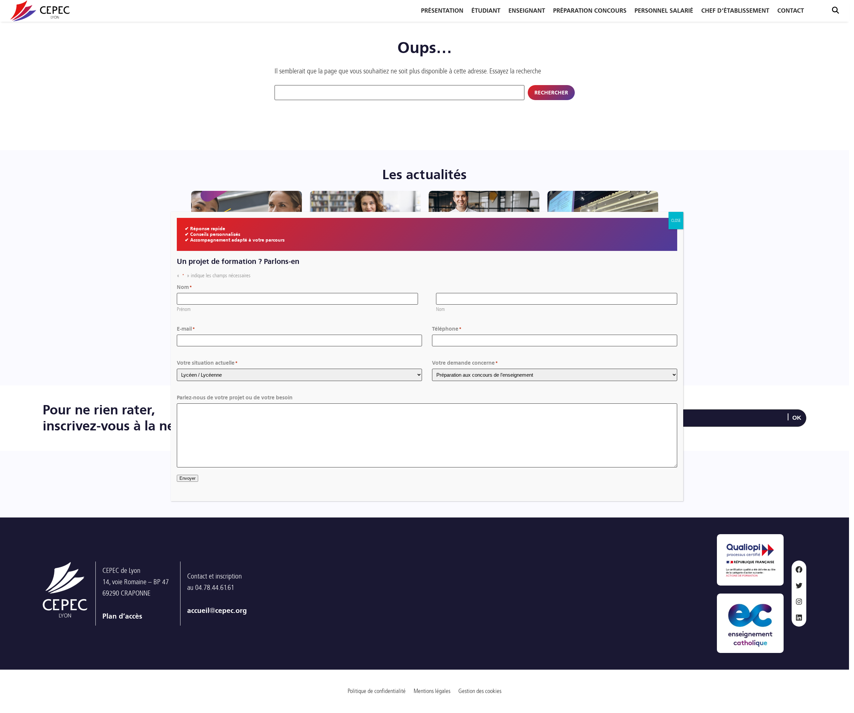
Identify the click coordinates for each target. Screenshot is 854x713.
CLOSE (676, 220)
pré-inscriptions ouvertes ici (796, 604)
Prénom (183, 309)
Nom (440, 309)
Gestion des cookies (479, 691)
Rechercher (551, 92)
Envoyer (187, 478)
